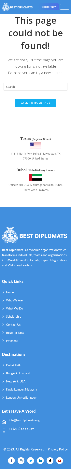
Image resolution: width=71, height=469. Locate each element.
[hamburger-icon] (64, 7)
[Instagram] (21, 460)
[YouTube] (59, 460)
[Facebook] (11, 460)
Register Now (48, 6)
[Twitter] (30, 460)
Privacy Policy (58, 449)
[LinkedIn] (40, 460)
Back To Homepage (35, 102)
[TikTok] (50, 460)
